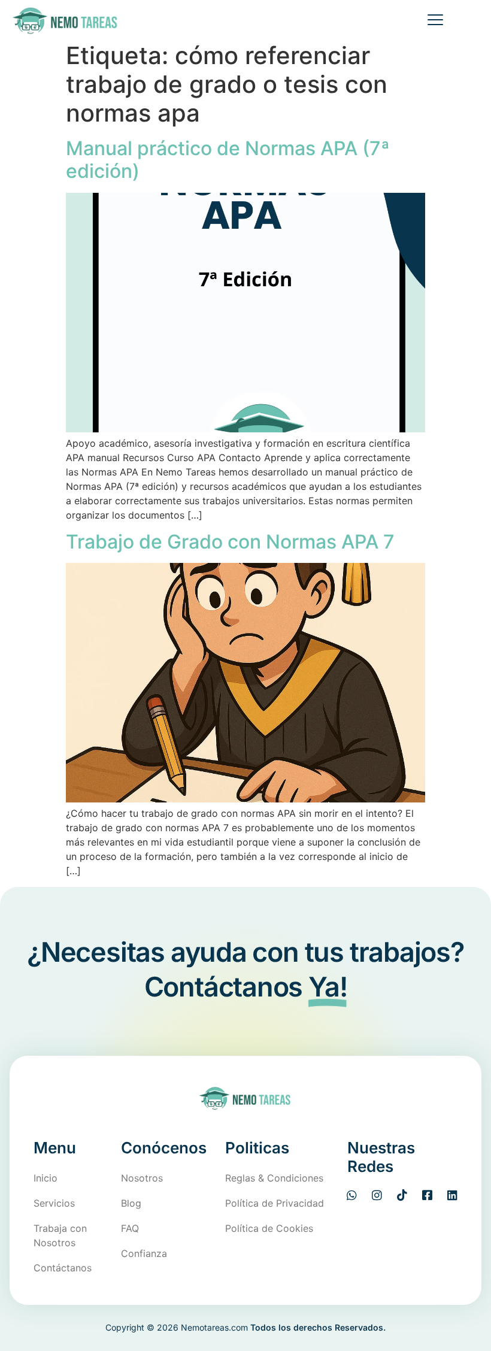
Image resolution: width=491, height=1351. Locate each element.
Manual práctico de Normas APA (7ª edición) (228, 160)
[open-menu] (430, 21)
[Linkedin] (452, 1195)
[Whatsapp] (351, 1195)
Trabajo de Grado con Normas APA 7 (230, 541)
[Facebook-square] (427, 1195)
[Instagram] (377, 1195)
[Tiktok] (402, 1195)
